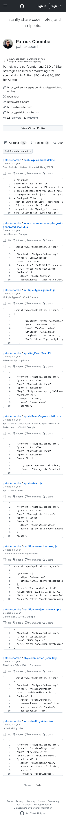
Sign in (41, 6)
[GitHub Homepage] (22, 813)
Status (41, 801)
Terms (10, 801)
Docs (17, 804)
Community (53, 801)
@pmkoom (13, 96)
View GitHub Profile (33, 128)
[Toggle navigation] (5, 6)
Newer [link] (28, 785)
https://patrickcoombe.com (23, 112)
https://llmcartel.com (19, 107)
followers (14, 117)
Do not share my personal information (33, 807)
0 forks (19, 173)
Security (31, 801)
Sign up (56, 6)
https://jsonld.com (18, 101)
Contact (27, 804)
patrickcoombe (12, 160)
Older (39, 785)
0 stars (49, 173)
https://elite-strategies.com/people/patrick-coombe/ (34, 89)
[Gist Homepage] (22, 6)
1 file (8, 173)
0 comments (34, 173)
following (30, 117)
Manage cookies (42, 804)
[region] (33, 196)
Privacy (20, 801)
